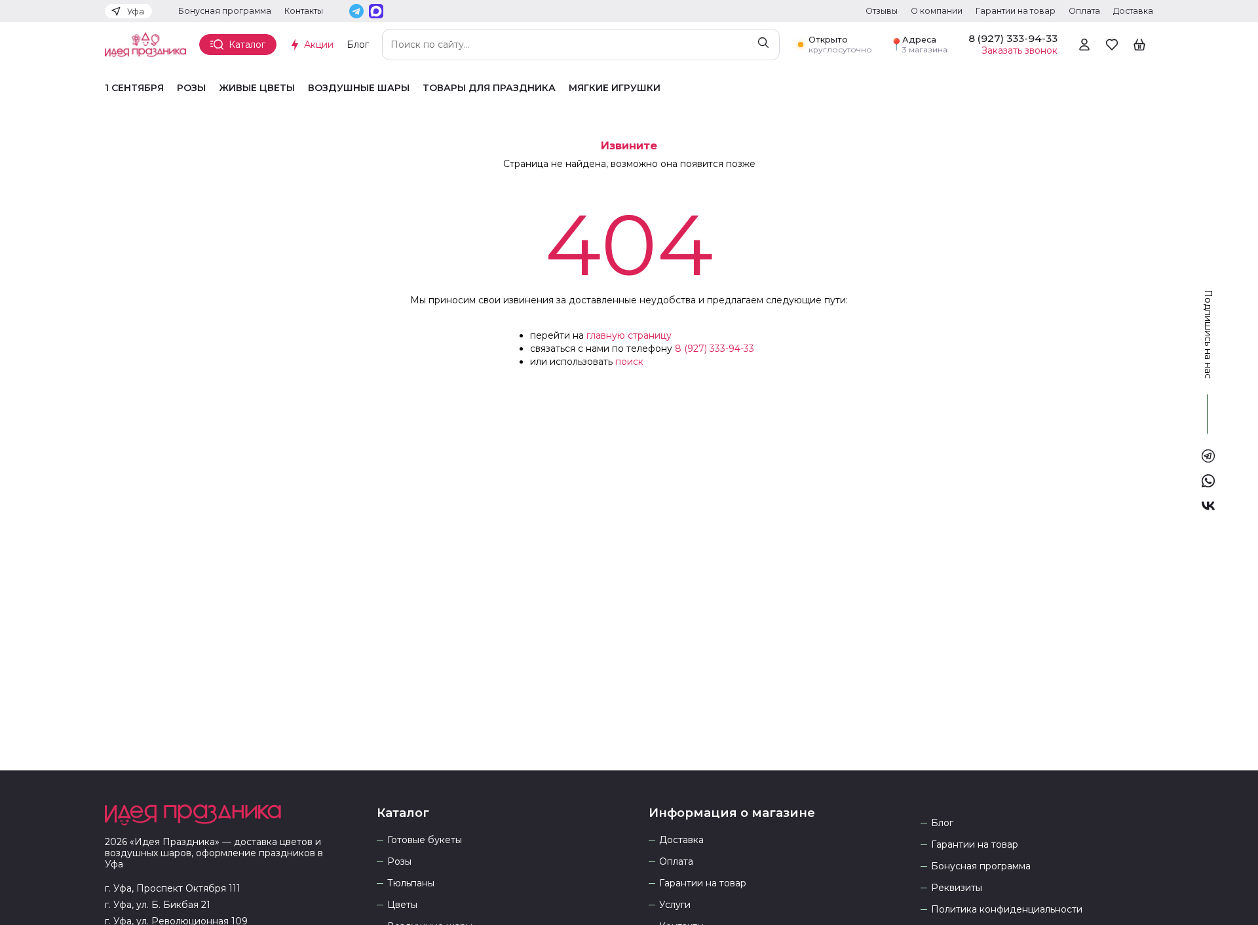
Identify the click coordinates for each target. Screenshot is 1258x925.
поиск (629, 362)
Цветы (402, 905)
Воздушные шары (359, 88)
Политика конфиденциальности (1006, 909)
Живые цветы (257, 88)
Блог (358, 44)
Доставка (1133, 11)
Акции (319, 44)
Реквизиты (956, 888)
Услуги (675, 905)
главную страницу (629, 335)
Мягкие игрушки (614, 88)
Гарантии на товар (1016, 11)
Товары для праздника (489, 88)
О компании (937, 11)
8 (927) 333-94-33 (714, 348)
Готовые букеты (424, 840)
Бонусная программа (224, 11)
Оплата (1084, 11)
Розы (191, 88)
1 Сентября (134, 88)
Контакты (303, 11)
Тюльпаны (410, 883)
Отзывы (882, 11)
